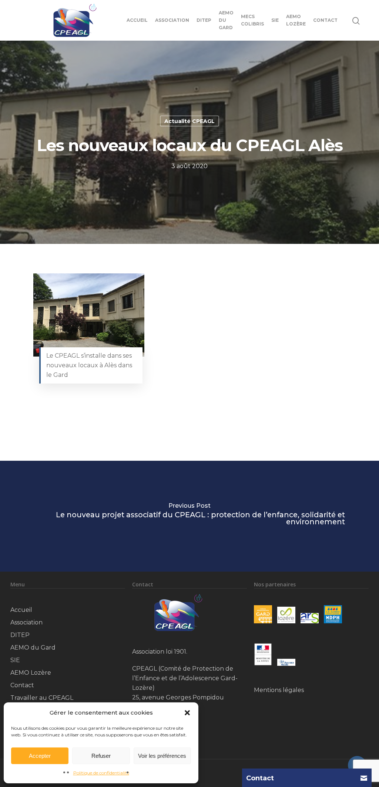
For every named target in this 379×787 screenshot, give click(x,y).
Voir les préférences (162, 756)
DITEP (204, 20)
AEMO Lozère (296, 20)
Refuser (101, 756)
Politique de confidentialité (101, 773)
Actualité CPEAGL (189, 121)
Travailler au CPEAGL (41, 697)
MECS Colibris (252, 20)
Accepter (40, 756)
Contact (325, 20)
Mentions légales (279, 690)
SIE (275, 20)
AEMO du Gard (226, 20)
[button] (187, 712)
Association (172, 20)
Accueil (137, 20)
